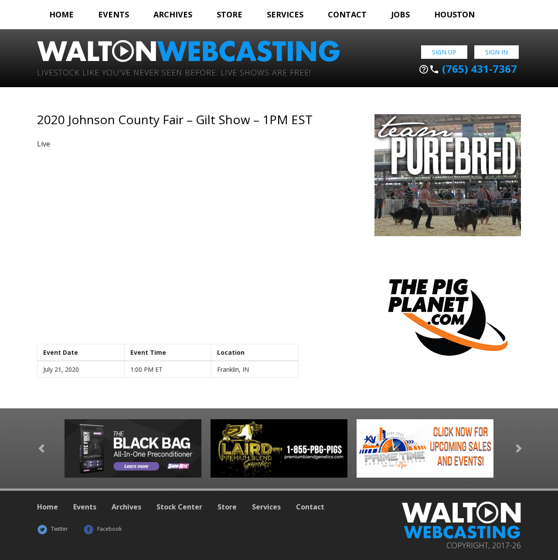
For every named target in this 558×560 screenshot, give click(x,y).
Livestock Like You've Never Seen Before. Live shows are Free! (174, 71)
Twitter (59, 529)
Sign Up (444, 52)
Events (113, 14)
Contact (347, 14)
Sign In (496, 52)
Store (229, 14)
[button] (41, 448)
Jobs (400, 14)
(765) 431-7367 (467, 69)
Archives (172, 14)
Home (61, 14)
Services (285, 14)
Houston (454, 14)
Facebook (109, 529)
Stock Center (179, 507)
